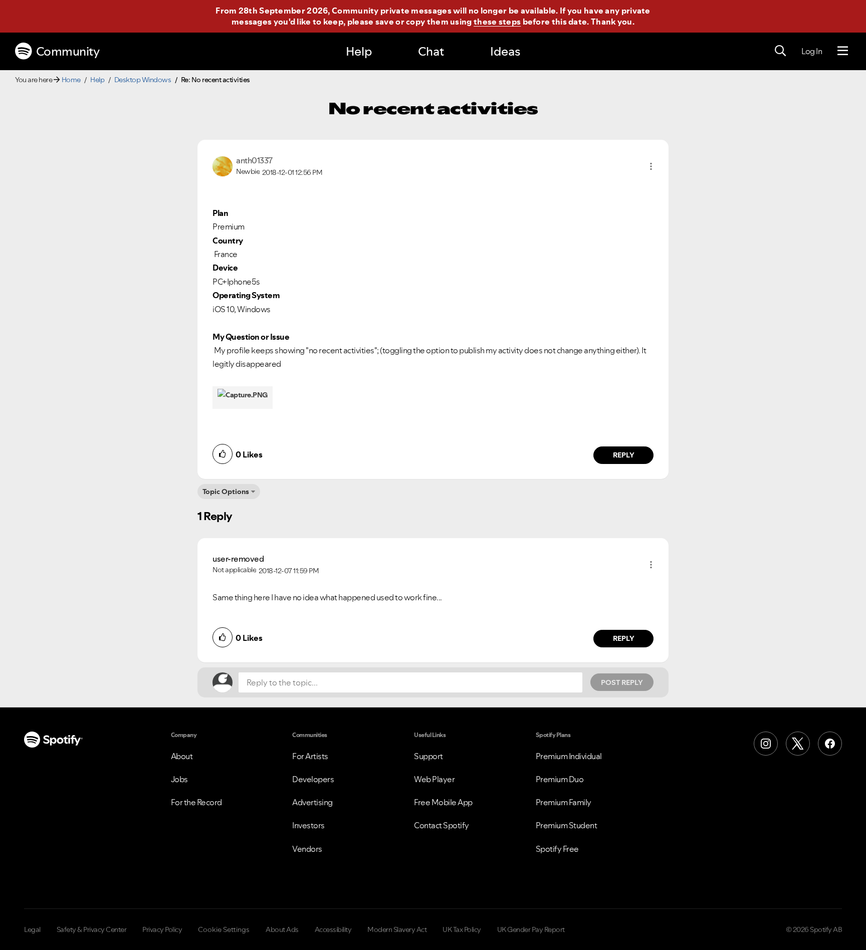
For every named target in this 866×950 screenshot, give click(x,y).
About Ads (282, 929)
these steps (497, 21)
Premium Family (563, 802)
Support (428, 756)
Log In (811, 51)
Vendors (307, 848)
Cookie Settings (224, 929)
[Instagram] (766, 744)
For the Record (196, 802)
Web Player (434, 779)
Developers (313, 779)
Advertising (312, 802)
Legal (32, 929)
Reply (623, 455)
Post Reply (622, 682)
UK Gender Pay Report (531, 929)
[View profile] (222, 165)
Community (68, 51)
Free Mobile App (443, 802)
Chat (431, 51)
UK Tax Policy (462, 929)
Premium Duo (560, 779)
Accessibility (333, 929)
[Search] (780, 51)
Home (71, 80)
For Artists (310, 756)
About (182, 756)
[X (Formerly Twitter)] (798, 744)
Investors (308, 825)
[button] (651, 166)
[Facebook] (830, 744)
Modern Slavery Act (396, 929)
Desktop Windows (142, 80)
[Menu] (842, 51)
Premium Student (566, 825)
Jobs (179, 779)
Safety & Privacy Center (92, 929)
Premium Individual (569, 756)
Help (359, 51)
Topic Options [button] (225, 492)
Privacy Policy (162, 929)
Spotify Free (557, 848)
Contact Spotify (441, 825)
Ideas (505, 51)
